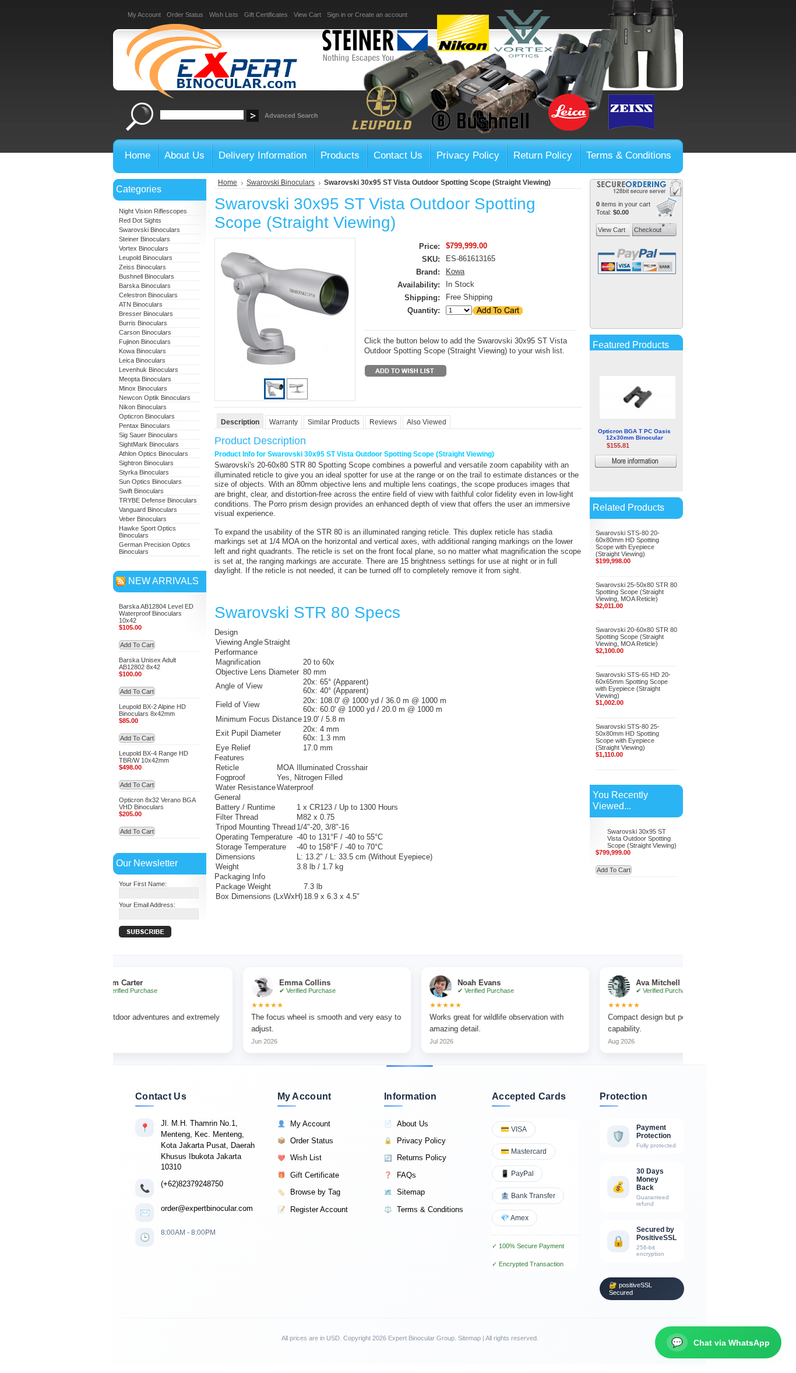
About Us (406, 1123)
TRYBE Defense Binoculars (158, 500)
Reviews (383, 422)
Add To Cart (137, 644)
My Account (144, 14)
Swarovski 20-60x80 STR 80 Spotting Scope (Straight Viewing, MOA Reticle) (636, 636)
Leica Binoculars (142, 360)
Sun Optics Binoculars (150, 481)
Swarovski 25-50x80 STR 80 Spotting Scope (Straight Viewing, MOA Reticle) (636, 591)
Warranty (283, 422)
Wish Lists (223, 14)
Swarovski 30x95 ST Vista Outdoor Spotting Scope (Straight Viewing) (642, 838)
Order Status (185, 14)
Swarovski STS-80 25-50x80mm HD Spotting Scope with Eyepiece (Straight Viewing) (628, 737)
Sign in (336, 14)
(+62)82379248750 (192, 1183)
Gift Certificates (266, 14)
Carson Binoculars (145, 332)
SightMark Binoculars (149, 444)
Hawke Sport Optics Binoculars (147, 532)
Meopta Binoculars (145, 378)
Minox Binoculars (143, 388)
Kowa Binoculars (142, 350)
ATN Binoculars (141, 304)
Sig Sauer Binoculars (148, 434)
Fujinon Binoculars (145, 341)
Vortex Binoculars (143, 248)
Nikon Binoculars (143, 406)
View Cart (307, 14)
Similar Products (334, 422)
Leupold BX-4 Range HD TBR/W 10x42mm (153, 757)
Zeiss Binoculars (142, 267)
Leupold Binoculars (145, 257)
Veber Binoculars (143, 518)
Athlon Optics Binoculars (153, 453)
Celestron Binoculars (148, 295)
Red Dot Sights (140, 220)
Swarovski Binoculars (149, 229)
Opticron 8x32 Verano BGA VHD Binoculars (157, 803)
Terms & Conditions (423, 1209)
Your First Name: (143, 883)
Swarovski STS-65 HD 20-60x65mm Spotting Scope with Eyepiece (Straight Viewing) (633, 685)
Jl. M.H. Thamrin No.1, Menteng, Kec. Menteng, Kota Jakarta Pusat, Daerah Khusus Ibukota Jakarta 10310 (208, 1145)
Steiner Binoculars (144, 239)
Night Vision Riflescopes (153, 211)
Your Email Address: (147, 904)
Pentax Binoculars (144, 425)
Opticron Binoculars (147, 416)
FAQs (400, 1175)
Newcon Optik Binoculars (155, 397)
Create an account (381, 14)
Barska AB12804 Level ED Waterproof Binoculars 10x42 (156, 613)
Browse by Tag (308, 1192)
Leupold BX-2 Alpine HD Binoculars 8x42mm (152, 710)
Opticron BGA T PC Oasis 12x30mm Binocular (634, 421)
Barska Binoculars (145, 285)
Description (240, 422)
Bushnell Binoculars (146, 276)
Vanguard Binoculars (148, 509)
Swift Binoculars (141, 490)
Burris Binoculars (143, 322)
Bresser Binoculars (146, 313)
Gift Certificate (308, 1175)
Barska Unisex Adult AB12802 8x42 (147, 663)
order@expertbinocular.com (207, 1208)
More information (653, 450)
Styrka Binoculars (144, 472)
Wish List (299, 1157)
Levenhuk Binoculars (148, 369)
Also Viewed (426, 422)
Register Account (312, 1209)
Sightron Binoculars (146, 462)
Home (227, 182)
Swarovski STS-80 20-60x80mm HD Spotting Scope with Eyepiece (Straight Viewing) (628, 543)
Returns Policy (415, 1157)
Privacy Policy (415, 1140)
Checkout (646, 229)
